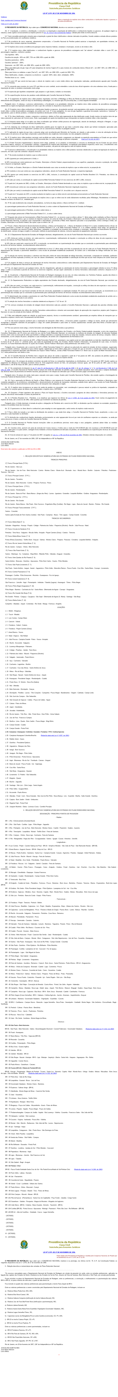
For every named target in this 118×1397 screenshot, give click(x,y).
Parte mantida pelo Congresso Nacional (13, 20)
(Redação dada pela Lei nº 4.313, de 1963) (100, 1029)
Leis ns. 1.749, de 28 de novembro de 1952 (67, 435)
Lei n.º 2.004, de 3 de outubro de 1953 (81, 398)
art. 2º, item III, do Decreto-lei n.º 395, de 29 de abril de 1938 (53, 368)
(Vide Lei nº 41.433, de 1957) (90, 139)
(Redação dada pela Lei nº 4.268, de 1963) (88, 1169)
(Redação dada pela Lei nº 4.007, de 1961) (55, 735)
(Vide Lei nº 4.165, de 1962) (9, 24)
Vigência (4, 17)
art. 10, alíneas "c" (85, 368)
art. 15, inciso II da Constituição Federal (57, 33)
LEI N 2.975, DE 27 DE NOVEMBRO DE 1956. (59, 13)
